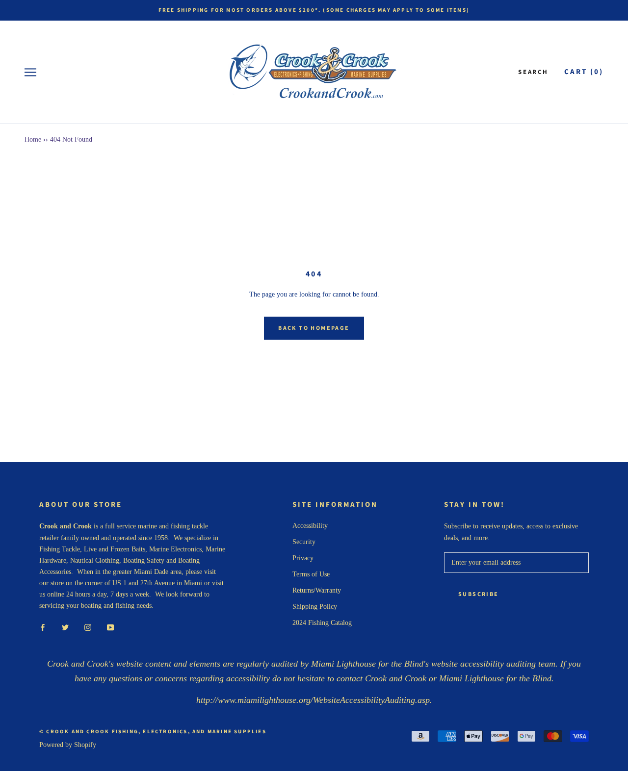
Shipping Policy (314, 606)
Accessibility (310, 525)
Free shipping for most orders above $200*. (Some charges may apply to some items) (314, 10)
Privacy (303, 558)
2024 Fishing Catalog (322, 622)
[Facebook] (42, 626)
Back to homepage (313, 328)
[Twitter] (65, 626)
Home (33, 139)
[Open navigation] (30, 72)
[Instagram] (87, 626)
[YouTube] (110, 626)
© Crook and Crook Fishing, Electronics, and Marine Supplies (152, 731)
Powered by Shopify (67, 744)
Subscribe (478, 594)
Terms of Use (311, 574)
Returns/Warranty (316, 590)
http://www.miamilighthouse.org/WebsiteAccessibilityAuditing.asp (313, 700)
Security (303, 542)
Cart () (583, 72)
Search (533, 72)
